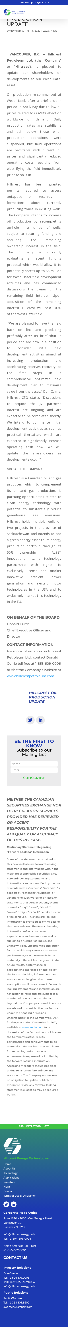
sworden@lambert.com (17, 1306)
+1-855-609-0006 (14, 1250)
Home (7, 1164)
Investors (9, 1182)
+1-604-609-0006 (19, 1238)
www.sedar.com (33, 1027)
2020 (46, 30)
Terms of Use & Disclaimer (19, 1195)
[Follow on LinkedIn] (40, 720)
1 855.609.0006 (25, 1281)
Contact (8, 1191)
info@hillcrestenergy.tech (19, 1234)
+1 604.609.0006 (18, 1277)
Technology (10, 1173)
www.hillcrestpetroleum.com (30, 676)
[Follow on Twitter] (30, 720)
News (53, 30)
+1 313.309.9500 (18, 1302)
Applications (11, 1177)
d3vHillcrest (17, 30)
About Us (9, 1168)
